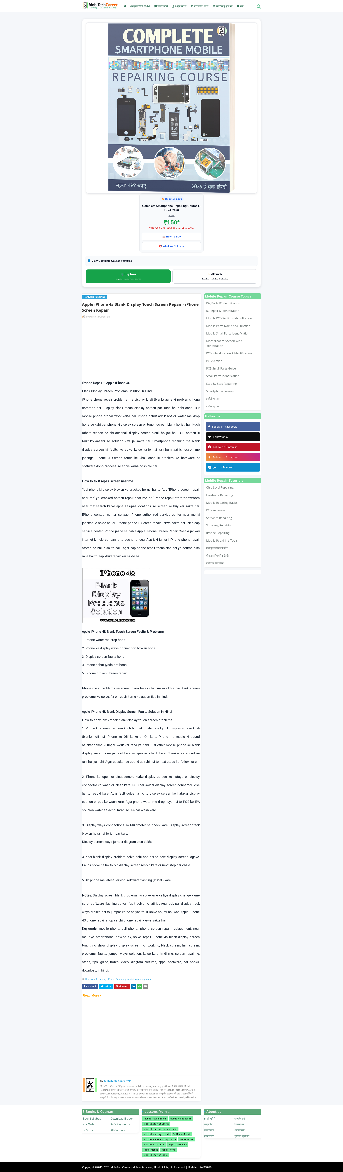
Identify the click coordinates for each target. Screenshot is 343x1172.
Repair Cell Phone (178, 1144)
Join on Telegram (223, 467)
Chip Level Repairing (220, 487)
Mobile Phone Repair (180, 1118)
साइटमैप (208, 1124)
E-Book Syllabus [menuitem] (90, 1119)
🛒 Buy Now (128, 276)
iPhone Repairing (117, 979)
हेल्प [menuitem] (241, 6)
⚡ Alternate (215, 276)
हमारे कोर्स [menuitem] (163, 6)
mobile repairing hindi (139, 979)
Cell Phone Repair (182, 1134)
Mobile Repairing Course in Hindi (160, 1129)
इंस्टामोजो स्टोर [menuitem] (200, 6)
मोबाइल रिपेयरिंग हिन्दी (217, 556)
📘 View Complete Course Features (110, 260)
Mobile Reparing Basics (222, 503)
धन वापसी (239, 1130)
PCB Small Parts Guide (221, 368)
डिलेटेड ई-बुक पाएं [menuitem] (224, 6)
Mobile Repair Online (154, 1144)
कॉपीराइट (209, 1136)
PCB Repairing (215, 510)
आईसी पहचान (213, 399)
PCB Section (214, 361)
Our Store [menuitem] (86, 1130)
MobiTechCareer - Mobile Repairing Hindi (135, 1167)
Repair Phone (168, 1149)
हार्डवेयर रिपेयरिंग (214, 563)
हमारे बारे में (209, 1119)
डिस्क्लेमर (239, 1124)
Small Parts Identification (222, 376)
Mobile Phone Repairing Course (160, 1139)
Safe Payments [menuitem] (120, 1124)
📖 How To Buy (171, 236)
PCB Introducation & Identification (229, 353)
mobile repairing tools (222, 540)
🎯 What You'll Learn (171, 246)
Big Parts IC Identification (223, 303)
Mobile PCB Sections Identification (229, 318)
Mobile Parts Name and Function (228, 326)
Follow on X (220, 436)
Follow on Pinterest (225, 447)
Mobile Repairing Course (156, 1123)
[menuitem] (124, 6)
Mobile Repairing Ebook (156, 1154)
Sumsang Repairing (219, 525)
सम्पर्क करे (239, 1119)
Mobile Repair (187, 1139)
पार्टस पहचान (213, 406)
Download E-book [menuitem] (121, 1119)
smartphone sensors (220, 391)
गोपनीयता (209, 1130)
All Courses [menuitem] (117, 1130)
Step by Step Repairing (221, 384)
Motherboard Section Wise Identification (224, 343)
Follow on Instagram (225, 457)
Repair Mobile (151, 1149)
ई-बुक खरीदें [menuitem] (180, 6)
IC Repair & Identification (222, 311)
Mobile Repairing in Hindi (156, 1134)
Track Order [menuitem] (88, 1124)
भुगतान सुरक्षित (241, 1136)
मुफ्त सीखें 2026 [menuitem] (141, 6)
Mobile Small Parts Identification (227, 333)
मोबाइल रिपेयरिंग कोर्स (217, 548)
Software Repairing (219, 518)
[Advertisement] (141, 349)
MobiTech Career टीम (99, 316)
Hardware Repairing (95, 979)
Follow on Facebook (224, 426)
